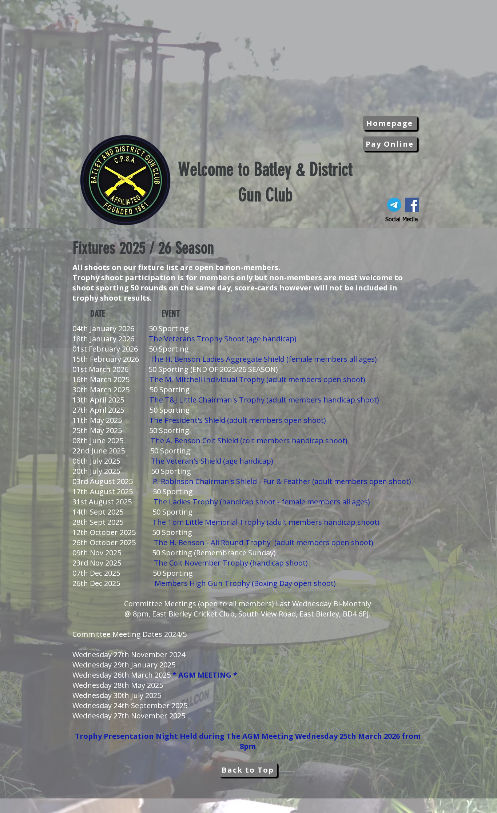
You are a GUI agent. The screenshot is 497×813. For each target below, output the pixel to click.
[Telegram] (394, 205)
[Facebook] (412, 205)
